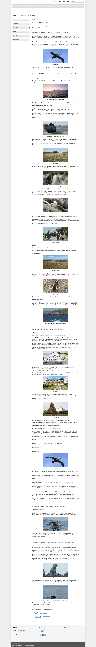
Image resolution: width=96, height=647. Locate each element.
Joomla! (13, 645)
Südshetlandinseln (38, 617)
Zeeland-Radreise (16, 639)
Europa (39, 6)
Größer (60, 1)
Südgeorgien (36, 614)
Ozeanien (45, 6)
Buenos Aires (36, 612)
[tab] (29, 20)
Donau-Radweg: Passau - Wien (19, 630)
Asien (33, 6)
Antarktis (27, 6)
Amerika (20, 6)
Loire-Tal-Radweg (16, 634)
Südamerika (27, 15)
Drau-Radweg (15, 632)
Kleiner (67, 1)
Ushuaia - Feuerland (38, 613)
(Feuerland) (44, 613)
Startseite (21, 15)
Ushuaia (35, 26)
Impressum (66, 627)
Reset (63, 1)
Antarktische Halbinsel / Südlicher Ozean (42, 616)
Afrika (14, 6)
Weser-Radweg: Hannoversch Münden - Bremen (22, 636)
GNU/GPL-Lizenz (23, 645)
